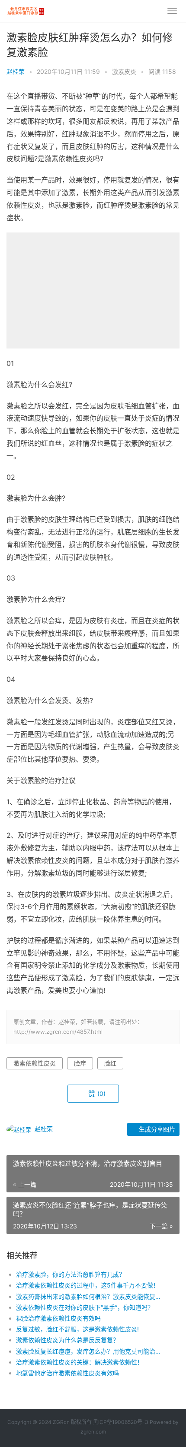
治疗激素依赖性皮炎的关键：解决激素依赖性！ (79, 1362)
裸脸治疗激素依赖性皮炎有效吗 (58, 1318)
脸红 (110, 1063)
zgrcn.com (93, 1431)
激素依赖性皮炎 (34, 1063)
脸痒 (80, 1063)
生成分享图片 (156, 1129)
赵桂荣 (15, 71)
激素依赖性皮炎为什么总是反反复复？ (67, 1340)
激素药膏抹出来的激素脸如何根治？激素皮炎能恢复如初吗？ (89, 1296)
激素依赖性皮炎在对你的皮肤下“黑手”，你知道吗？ (85, 1307)
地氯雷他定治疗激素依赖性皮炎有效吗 (67, 1373)
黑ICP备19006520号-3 (120, 1422)
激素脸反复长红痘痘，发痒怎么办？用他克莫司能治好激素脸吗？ (89, 1351)
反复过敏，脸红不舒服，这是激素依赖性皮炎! (77, 1329)
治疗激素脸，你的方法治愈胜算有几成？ (70, 1274)
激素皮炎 (124, 71)
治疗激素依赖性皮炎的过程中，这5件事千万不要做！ (87, 1285)
